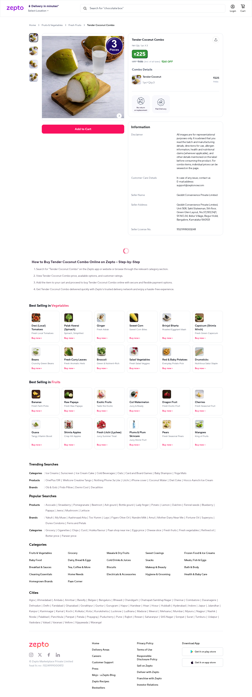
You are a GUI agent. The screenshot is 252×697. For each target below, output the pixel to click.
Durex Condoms (55, 523)
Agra (32, 600)
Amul (152, 517)
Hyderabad (179, 605)
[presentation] (38, 25)
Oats (120, 473)
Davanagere (209, 600)
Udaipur (212, 617)
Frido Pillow (66, 487)
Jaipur (201, 605)
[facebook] (51, 655)
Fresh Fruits (74, 25)
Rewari (138, 617)
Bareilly (81, 600)
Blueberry (207, 505)
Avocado (51, 505)
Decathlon (97, 487)
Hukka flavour (97, 530)
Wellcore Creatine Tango (77, 480)
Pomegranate (81, 505)
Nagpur (200, 611)
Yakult (49, 517)
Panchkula (57, 617)
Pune (119, 617)
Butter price (52, 536)
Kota (89, 611)
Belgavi (92, 600)
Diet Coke (175, 480)
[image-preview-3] (33, 77)
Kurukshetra (101, 611)
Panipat (69, 617)
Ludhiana (129, 611)
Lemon (166, 505)
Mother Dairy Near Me (170, 517)
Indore (192, 605)
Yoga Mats (180, 473)
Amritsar (70, 600)
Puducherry (107, 617)
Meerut (153, 611)
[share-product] (215, 39)
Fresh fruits (170, 530)
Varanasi (57, 622)
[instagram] (33, 655)
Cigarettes (63, 530)
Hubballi (165, 605)
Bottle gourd (126, 505)
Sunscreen (67, 473)
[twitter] (42, 655)
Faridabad (57, 605)
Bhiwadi (117, 600)
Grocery (50, 530)
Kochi (69, 611)
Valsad (46, 622)
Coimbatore (193, 600)
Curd (84, 530)
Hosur (155, 605)
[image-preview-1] (33, 50)
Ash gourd (110, 505)
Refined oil (207, 530)
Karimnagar (47, 611)
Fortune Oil (192, 517)
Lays (106, 517)
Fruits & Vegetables (52, 25)
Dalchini (176, 505)
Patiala (80, 617)
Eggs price (138, 530)
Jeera (59, 510)
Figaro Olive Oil (120, 517)
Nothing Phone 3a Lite (107, 480)
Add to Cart (83, 129)
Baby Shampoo (163, 473)
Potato (155, 505)
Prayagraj (92, 617)
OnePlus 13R (53, 480)
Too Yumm (95, 517)
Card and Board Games (138, 473)
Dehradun (35, 605)
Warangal (95, 622)
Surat (190, 617)
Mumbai (178, 611)
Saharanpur (151, 617)
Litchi (126, 480)
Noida (32, 617)
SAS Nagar (167, 617)
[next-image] (119, 115)
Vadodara (34, 622)
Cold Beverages (106, 473)
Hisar (146, 605)
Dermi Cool (81, 487)
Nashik (211, 611)
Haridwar (135, 605)
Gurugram (112, 605)
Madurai (141, 611)
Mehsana (165, 611)
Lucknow (116, 611)
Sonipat (180, 617)
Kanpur (33, 611)
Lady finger (142, 505)
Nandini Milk (139, 517)
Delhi (46, 605)
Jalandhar (213, 605)
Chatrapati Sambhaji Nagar (155, 600)
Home (32, 25)
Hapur (124, 605)
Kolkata (79, 611)
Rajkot (128, 617)
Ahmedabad (44, 600)
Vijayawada (81, 622)
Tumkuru (200, 617)
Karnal (59, 611)
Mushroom (71, 510)
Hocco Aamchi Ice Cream (198, 480)
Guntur (99, 605)
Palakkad (43, 617)
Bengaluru (105, 600)
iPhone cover (139, 480)
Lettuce (85, 510)
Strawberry (64, 505)
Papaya (50, 510)
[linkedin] (60, 655)
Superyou (207, 517)
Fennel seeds (191, 505)
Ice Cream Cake (85, 473)
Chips (75, 530)
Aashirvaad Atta (77, 517)
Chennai (178, 600)
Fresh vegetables (189, 530)
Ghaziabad (72, 605)
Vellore (69, 622)
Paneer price (69, 536)
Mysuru (189, 611)
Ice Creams (52, 473)
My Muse (60, 517)
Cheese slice (154, 530)
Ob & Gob (51, 487)
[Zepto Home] (15, 8)
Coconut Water (158, 480)
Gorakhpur (86, 605)
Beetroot (97, 505)
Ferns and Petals (76, 523)
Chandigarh (131, 600)
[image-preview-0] (33, 37)
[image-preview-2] (33, 64)
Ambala (58, 600)
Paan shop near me (119, 530)
